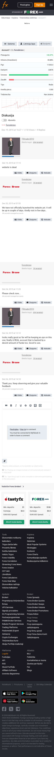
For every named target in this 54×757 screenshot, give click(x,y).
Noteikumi (6, 684)
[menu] (51, 5)
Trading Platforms (10, 627)
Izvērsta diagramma (11, 674)
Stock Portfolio (8, 667)
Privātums (18, 684)
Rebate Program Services (13, 624)
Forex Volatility (8, 558)
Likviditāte (6, 574)
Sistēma (11, 44)
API (3, 660)
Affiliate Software (9, 670)
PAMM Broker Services (11, 621)
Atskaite (47, 173)
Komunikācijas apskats (37, 558)
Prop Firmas (32, 621)
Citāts (19, 173)
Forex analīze (8, 568)
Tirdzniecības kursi (10, 641)
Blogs (29, 670)
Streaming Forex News (11, 564)
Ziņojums (46, 44)
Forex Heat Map (9, 581)
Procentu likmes (9, 548)
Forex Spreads (33, 597)
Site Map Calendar (44, 684)
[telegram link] (18, 709)
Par (28, 667)
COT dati (6, 571)
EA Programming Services (13, 614)
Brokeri (5, 597)
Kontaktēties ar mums (36, 660)
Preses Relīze (32, 614)
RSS (4, 664)
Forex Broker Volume (36, 607)
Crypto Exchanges (10, 637)
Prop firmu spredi (34, 631)
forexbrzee (19, 50)
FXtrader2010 (28, 139)
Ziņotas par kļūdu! (35, 664)
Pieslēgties (25, 5)
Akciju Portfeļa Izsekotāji (12, 644)
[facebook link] (4, 709)
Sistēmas (31, 541)
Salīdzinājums (33, 637)
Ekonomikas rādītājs (11, 584)
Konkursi (31, 551)
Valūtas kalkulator (10, 588)
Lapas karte (29, 685)
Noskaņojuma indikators (37, 561)
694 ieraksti (38, 142)
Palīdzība (31, 657)
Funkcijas (6, 657)
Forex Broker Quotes (36, 601)
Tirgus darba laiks (9, 544)
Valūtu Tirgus (8, 554)
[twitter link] (11, 709)
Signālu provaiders (10, 611)
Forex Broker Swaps (35, 604)
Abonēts (11, 120)
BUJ (29, 654)
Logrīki (5, 654)
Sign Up (39, 5)
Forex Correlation (9, 561)
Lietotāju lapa (29, 44)
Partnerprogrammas (11, 617)
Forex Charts (32, 554)
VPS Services (7, 607)
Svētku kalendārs (9, 551)
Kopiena (30, 538)
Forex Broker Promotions (37, 611)
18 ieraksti (37, 183)
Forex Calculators (9, 578)
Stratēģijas (31, 548)
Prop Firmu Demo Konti (37, 634)
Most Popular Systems (36, 544)
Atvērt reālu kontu (14, 522)
